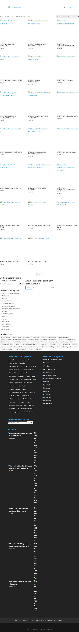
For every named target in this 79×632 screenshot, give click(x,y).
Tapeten (3, 347)
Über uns (18, 620)
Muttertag (4, 316)
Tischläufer (31, 347)
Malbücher (5, 296)
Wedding (4, 298)
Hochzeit (4, 319)
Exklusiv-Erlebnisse (63, 337)
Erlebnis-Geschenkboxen (48, 337)
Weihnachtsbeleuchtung (8, 349)
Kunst (26, 342)
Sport (59, 344)
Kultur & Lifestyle (18, 342)
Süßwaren (74, 344)
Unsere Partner (28, 620)
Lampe (32, 342)
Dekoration (5, 327)
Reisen (72, 342)
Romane (4, 311)
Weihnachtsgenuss (22, 349)
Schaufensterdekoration (28, 344)
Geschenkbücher (7, 301)
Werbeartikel (5, 329)
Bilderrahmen (27, 337)
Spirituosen (52, 344)
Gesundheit (43, 339)
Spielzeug (44, 344)
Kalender (3, 342)
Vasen (59, 347)
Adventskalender (5, 337)
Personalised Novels (8, 306)
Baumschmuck (17, 337)
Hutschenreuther (70, 339)
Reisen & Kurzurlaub (6, 344)
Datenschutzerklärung (44, 620)
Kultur (9, 342)
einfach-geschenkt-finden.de (42, 629)
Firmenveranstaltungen (19, 339)
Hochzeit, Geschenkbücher (10, 293)
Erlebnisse (5, 321)
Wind (31, 349)
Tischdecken (22, 347)
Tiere (15, 347)
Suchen (22, 284)
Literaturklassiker (7, 314)
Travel (38, 347)
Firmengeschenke (7, 303)
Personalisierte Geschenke (10, 309)
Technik (10, 347)
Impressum (58, 620)
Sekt (38, 344)
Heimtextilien (52, 339)
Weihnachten (6, 324)
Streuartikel (66, 344)
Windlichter (37, 349)
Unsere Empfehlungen (48, 347)
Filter (29, 287)
